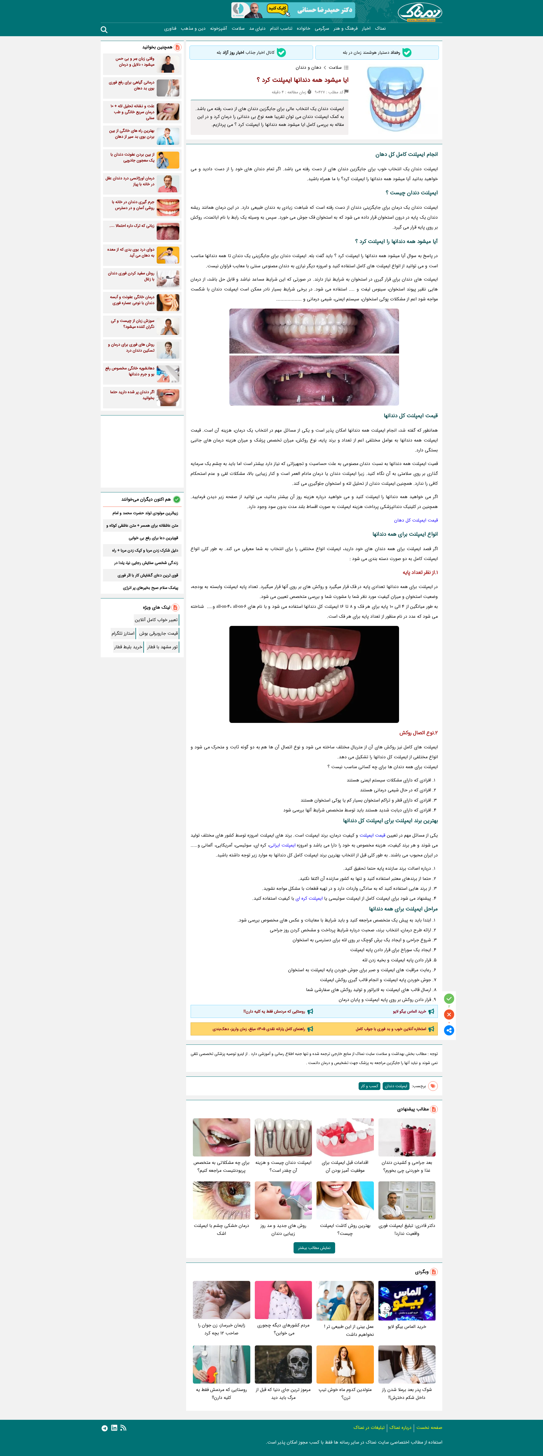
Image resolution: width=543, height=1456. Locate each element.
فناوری (170, 28)
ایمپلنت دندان (396, 1086)
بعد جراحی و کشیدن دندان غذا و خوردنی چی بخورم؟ (407, 1166)
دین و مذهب (193, 28)
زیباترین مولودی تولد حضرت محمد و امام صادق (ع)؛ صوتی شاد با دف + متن (145, 513)
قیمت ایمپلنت (372, 835)
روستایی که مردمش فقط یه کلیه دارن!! (274, 1011)
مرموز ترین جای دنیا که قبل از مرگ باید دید (283, 1393)
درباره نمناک (400, 1427)
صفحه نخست (429, 1427)
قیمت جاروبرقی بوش (158, 633)
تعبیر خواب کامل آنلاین (156, 619)
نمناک (380, 28)
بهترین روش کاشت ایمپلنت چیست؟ (345, 1229)
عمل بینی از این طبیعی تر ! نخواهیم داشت (349, 1330)
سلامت (238, 28)
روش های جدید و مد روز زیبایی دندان (283, 1229)
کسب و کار (369, 1086)
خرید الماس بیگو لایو (409, 1011)
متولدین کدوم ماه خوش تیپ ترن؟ (345, 1393)
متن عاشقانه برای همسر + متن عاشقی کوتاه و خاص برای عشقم (142, 525)
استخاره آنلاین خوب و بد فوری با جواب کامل (391, 1029)
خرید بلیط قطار (128, 647)
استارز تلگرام (123, 633)
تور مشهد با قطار (162, 647)
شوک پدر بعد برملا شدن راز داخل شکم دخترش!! (407, 1393)
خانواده (303, 28)
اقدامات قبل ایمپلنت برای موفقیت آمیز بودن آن (345, 1166)
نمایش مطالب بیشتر (314, 1248)
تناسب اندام (281, 28)
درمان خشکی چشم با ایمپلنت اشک (221, 1229)
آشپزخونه (218, 28)
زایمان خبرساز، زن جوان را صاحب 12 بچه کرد (221, 1329)
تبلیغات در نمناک (369, 1427)
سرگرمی (322, 28)
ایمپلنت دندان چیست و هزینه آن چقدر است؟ (283, 1166)
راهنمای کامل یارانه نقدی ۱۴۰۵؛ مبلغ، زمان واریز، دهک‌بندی (259, 1029)
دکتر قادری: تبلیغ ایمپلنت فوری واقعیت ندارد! (407, 1229)
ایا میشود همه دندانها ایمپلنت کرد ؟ (302, 80)
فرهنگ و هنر (345, 28)
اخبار (366, 28)
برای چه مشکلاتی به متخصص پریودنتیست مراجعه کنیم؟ (221, 1166)
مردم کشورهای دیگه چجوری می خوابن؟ (283, 1329)
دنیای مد (257, 28)
